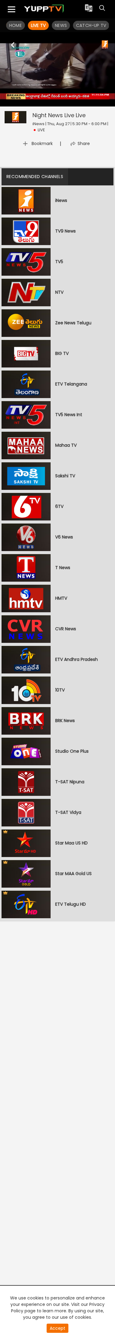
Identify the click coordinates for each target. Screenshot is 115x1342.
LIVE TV (38, 25)
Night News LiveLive (59, 115)
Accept (57, 1328)
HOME (15, 25)
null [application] (28, 100)
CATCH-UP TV (91, 25)
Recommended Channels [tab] (34, 176)
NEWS (61, 25)
